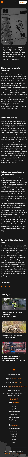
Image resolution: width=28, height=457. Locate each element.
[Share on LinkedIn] (9, 286)
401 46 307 (18, 383)
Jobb (14, 442)
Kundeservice (14, 434)
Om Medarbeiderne (14, 428)
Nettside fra (14, 454)
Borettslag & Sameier (14, 412)
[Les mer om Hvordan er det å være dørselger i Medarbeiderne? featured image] (14, 303)
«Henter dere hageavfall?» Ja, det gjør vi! (13, 337)
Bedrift (14, 409)
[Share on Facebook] (2, 286)
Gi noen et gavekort (14, 414)
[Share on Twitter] (5, 286)
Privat (14, 406)
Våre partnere (14, 431)
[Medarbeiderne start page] (2, 2)
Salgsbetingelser (14, 420)
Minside (22, 2)
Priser (14, 437)
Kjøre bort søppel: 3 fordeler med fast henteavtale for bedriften (13, 358)
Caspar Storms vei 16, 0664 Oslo (17, 387)
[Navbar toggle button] (17, 2)
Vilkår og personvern (14, 417)
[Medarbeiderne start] (14, 370)
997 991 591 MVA (17, 379)
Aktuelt (14, 439)
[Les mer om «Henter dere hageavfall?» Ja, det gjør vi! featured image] (14, 326)
